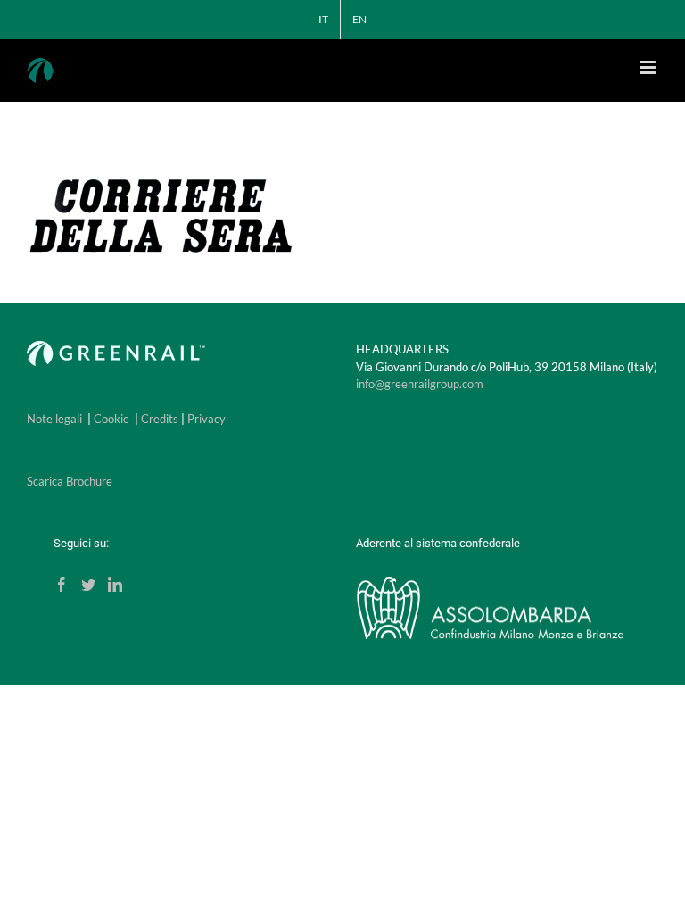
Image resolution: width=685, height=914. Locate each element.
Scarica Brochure (69, 481)
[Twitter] (88, 584)
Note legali (54, 418)
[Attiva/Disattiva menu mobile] (649, 67)
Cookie (111, 418)
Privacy (206, 418)
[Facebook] (61, 584)
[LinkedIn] (115, 584)
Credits (159, 418)
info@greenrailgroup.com (419, 384)
